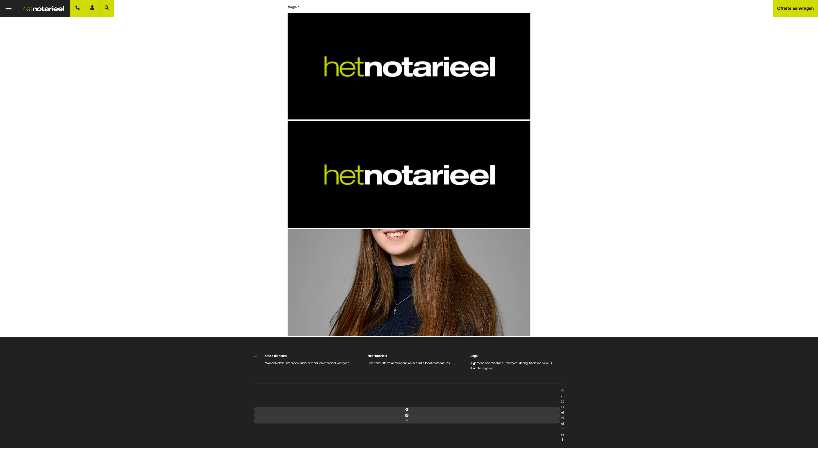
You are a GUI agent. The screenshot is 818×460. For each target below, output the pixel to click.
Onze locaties (426, 363)
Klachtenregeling (481, 368)
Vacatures (443, 363)
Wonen (270, 363)
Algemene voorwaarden (486, 363)
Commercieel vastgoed (333, 363)
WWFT (547, 363)
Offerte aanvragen (393, 363)
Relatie (280, 363)
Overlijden (292, 363)
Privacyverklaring (515, 363)
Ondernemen (308, 363)
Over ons (374, 363)
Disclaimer (535, 363)
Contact (411, 363)
